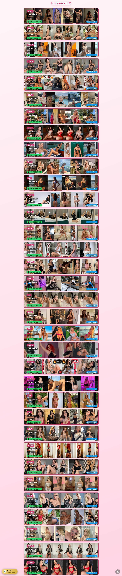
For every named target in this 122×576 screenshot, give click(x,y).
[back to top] (117, 571)
